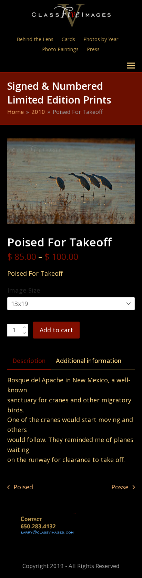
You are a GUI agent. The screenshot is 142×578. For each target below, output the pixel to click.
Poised (20, 487)
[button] (131, 66)
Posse (120, 487)
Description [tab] (28, 360)
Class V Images (37, 65)
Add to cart (56, 330)
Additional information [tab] (88, 360)
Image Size (23, 290)
